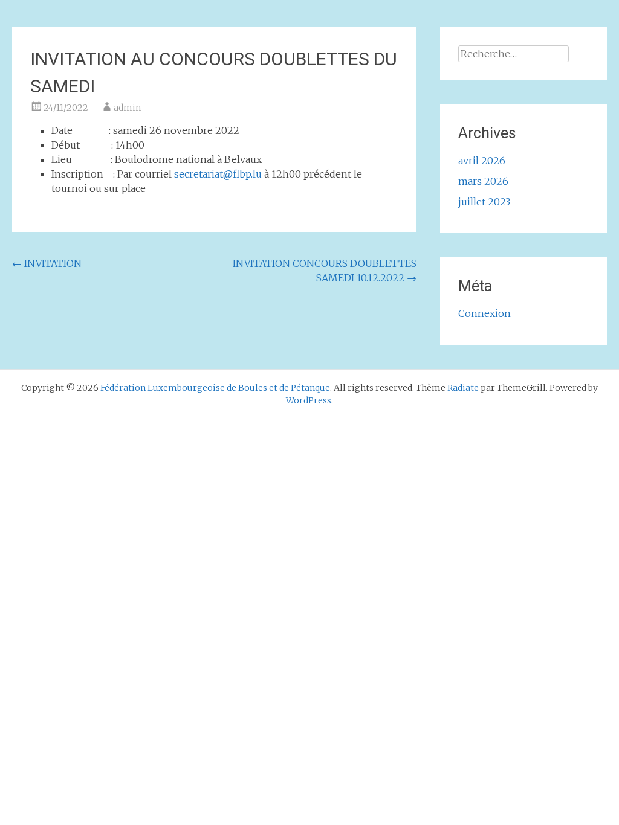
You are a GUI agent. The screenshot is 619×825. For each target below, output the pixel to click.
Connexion (484, 313)
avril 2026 (481, 161)
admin (127, 107)
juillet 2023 (484, 202)
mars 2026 (483, 181)
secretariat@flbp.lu (218, 174)
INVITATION (47, 263)
